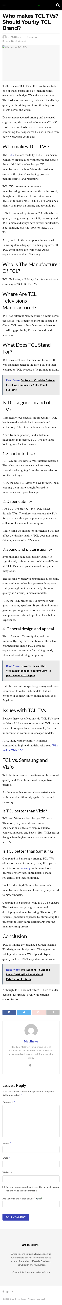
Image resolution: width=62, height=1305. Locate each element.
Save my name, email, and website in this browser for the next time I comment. (32, 1189)
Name (6, 1143)
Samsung (25, 868)
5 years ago (32, 37)
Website (7, 1172)
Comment (9, 1102)
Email (6, 1157)
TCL (11, 155)
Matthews (16, 37)
